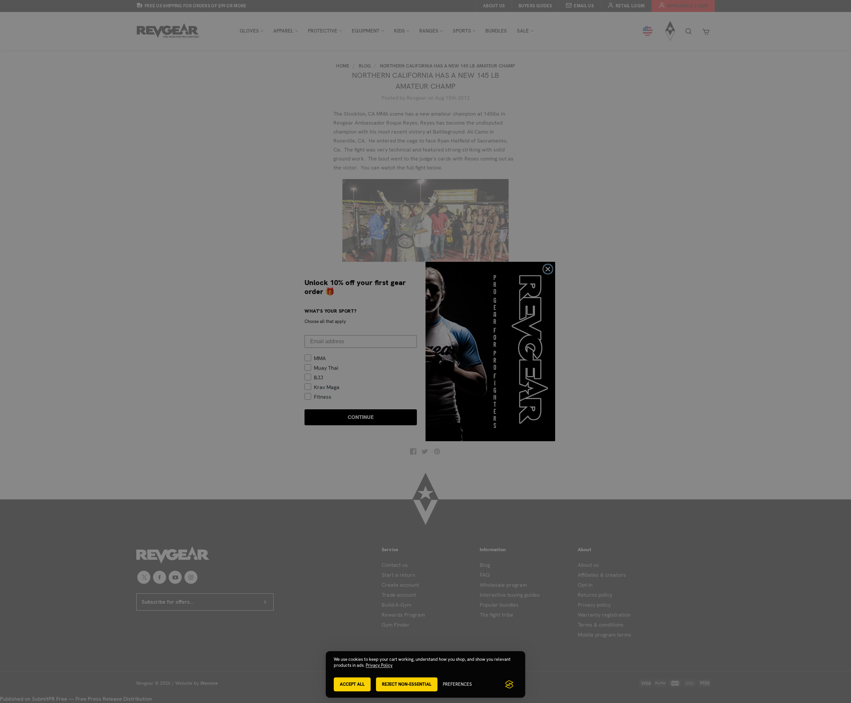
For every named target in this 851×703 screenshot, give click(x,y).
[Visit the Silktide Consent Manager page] (509, 684)
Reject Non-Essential (406, 684)
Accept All (352, 684)
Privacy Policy (379, 665)
